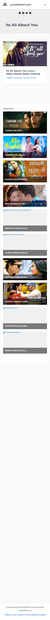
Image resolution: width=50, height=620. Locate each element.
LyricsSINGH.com (20, 4)
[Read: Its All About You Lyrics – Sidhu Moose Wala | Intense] (25, 53)
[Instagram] (30, 13)
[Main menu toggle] (45, 4)
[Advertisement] (25, 485)
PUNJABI (9, 78)
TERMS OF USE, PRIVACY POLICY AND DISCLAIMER (25, 615)
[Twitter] (27, 13)
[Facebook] (23, 13)
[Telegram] (20, 13)
